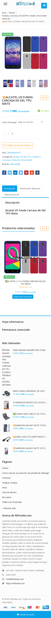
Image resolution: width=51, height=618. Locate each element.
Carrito (5, 468)
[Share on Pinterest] (26, 172)
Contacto (6, 477)
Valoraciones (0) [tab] (11, 194)
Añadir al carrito (27, 614)
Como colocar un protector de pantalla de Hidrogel (25, 473)
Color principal (9, 122)
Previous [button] (7, 52)
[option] (25, 53)
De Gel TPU (25, 156)
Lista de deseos (9, 492)
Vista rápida (27, 281)
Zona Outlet (26, 160)
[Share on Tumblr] (37, 172)
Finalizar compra (9, 482)
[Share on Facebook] (4, 172)
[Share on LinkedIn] (15, 172)
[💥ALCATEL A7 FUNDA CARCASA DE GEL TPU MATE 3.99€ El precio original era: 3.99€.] (47, 98)
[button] (46, 87)
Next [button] (44, 52)
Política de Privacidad (12, 502)
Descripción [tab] (9, 188)
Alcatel (16, 156)
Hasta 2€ (16, 160)
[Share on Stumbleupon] (32, 172)
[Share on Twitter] (10, 172)
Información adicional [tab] (30, 188)
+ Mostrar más (9, 508)
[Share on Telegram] (21, 172)
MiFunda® (15, 164)
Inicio (4, 487)
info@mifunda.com (15, 579)
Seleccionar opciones (23, 296)
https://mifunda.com (15, 583)
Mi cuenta (6, 497)
